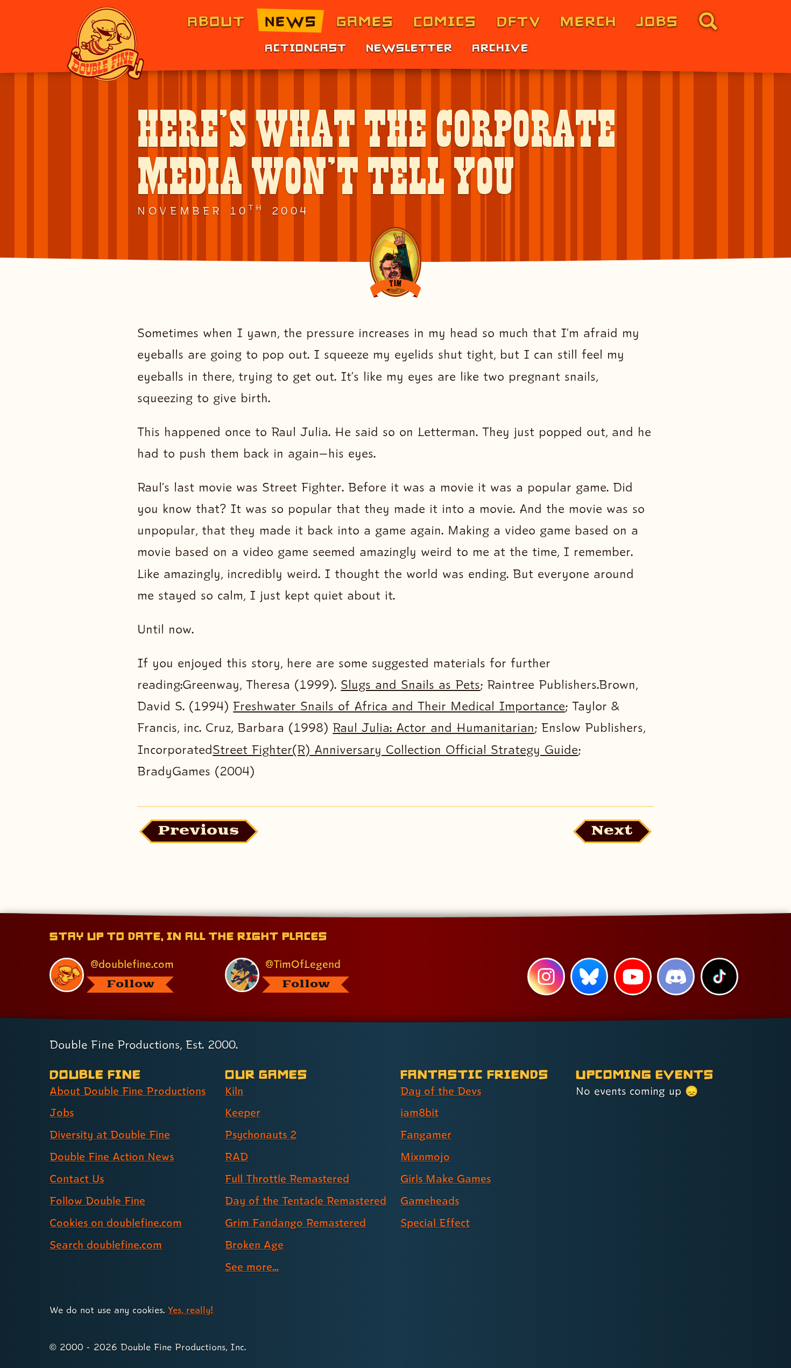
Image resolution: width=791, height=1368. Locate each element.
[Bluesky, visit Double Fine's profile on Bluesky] (589, 976)
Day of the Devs (440, 1091)
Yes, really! (190, 1309)
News (291, 21)
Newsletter (409, 47)
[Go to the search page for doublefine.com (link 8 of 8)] (708, 21)
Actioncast (306, 47)
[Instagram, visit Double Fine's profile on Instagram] (546, 976)
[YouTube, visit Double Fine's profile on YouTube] (633, 976)
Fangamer (425, 1134)
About (216, 21)
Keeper (242, 1112)
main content (452, 917)
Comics (445, 21)
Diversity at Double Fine (110, 1134)
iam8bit (419, 1112)
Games (365, 21)
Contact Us (77, 1178)
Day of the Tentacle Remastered (305, 1200)
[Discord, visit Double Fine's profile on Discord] (676, 976)
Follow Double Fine (97, 1200)
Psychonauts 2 (260, 1134)
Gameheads (429, 1200)
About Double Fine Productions (128, 1091)
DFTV (519, 21)
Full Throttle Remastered (287, 1178)
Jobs (657, 21)
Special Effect (435, 1222)
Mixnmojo (425, 1156)
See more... (252, 1266)
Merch (588, 21)
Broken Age (254, 1244)
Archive (500, 47)
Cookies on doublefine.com (116, 1222)
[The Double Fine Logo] (106, 44)
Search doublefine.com (106, 1244)
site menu (384, 917)
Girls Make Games (445, 1178)
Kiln (234, 1091)
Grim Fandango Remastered (295, 1222)
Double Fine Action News (112, 1156)
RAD (236, 1156)
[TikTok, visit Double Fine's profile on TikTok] (719, 976)
